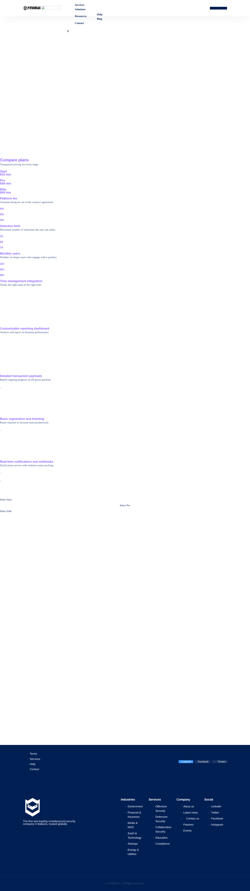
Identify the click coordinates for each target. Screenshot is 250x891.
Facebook (203, 761)
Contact (79, 23)
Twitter (221, 761)
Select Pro (125, 505)
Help (99, 14)
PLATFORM (220, 8)
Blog (99, 19)
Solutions (80, 9)
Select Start (6, 499)
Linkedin (186, 761)
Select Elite (6, 511)
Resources (81, 16)
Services (79, 5)
